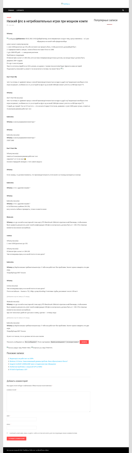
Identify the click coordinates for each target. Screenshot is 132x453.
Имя (8, 416)
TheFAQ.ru (26, 450)
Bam (47, 450)
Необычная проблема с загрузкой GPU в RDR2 (26, 367)
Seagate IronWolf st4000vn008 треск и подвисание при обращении (33, 364)
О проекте (20, 10)
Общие (9, 17)
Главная (11, 10)
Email (9, 424)
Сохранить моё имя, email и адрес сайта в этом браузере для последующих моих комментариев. (43, 433)
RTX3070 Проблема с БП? (18, 369)
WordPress (41, 450)
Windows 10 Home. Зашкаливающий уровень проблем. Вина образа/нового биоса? (39, 361)
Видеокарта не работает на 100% (21, 358)
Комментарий (12, 390)
